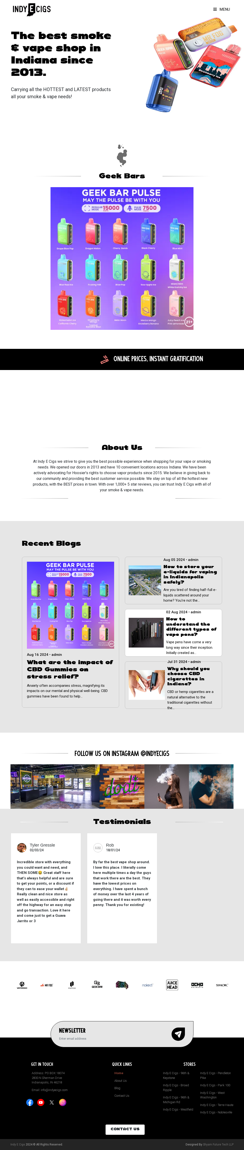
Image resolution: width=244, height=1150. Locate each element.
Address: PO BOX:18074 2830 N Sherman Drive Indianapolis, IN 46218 (48, 1077)
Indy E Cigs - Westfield (178, 1109)
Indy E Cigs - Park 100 (215, 1085)
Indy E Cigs (17, 1144)
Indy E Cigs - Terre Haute (216, 1105)
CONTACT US (125, 1129)
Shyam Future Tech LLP (218, 1144)
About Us (120, 1080)
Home (118, 1073)
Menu (224, 9)
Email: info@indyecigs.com (50, 1090)
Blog (117, 1088)
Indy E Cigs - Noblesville (216, 1112)
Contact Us (121, 1095)
